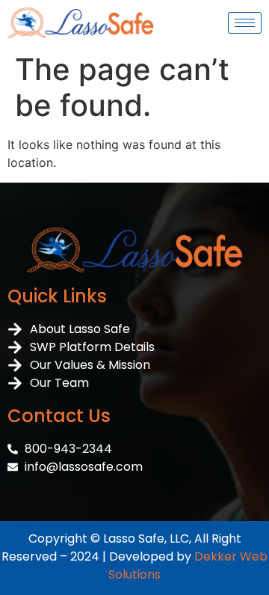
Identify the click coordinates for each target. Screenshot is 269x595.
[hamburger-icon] (245, 23)
